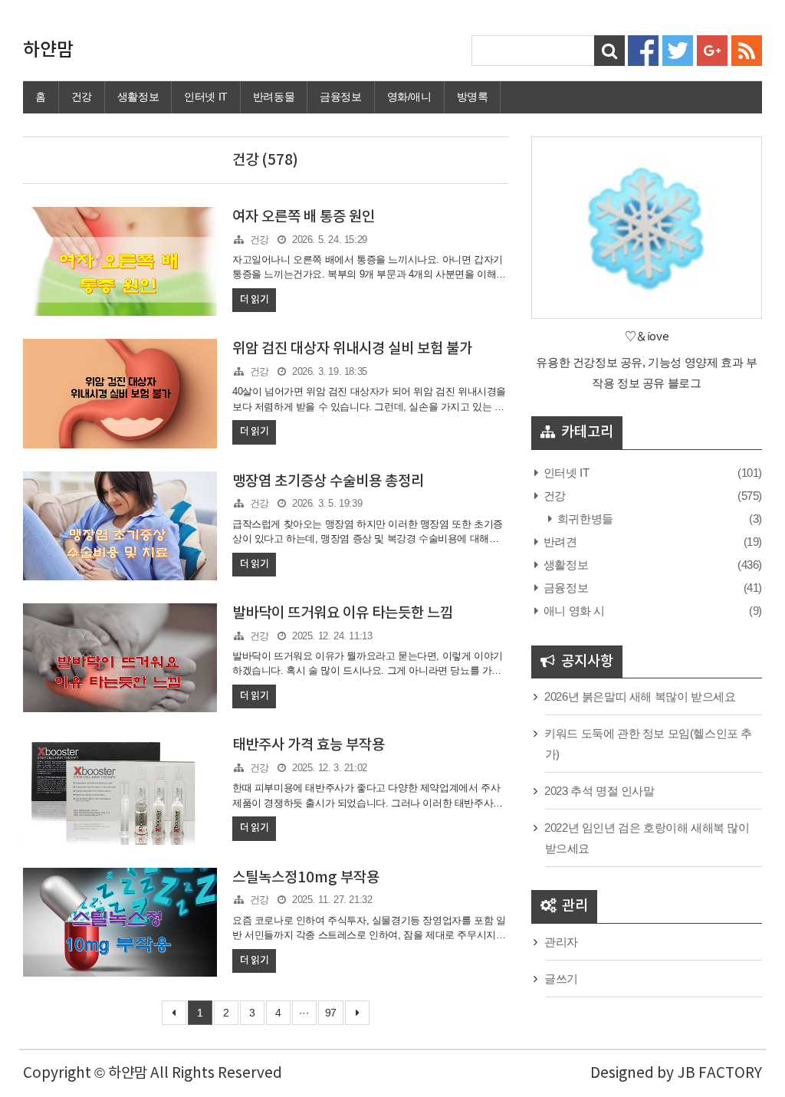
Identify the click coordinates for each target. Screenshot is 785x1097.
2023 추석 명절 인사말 (599, 790)
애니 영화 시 (572, 610)
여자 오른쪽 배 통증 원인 (303, 217)
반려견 (558, 541)
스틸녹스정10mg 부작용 (305, 877)
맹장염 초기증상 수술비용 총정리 (328, 481)
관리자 (561, 941)
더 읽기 (254, 300)
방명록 (472, 96)
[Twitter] (677, 49)
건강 (81, 96)
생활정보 (138, 96)
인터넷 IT (206, 96)
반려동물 (273, 96)
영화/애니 (409, 96)
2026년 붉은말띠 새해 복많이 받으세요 (639, 696)
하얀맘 (48, 50)
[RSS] (746, 49)
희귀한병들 (583, 518)
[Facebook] (643, 49)
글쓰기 (561, 978)
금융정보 (340, 96)
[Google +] (712, 49)
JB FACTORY (719, 1073)
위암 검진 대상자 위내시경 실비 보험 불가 (352, 348)
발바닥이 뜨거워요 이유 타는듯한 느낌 (342, 613)
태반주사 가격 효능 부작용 (308, 745)
